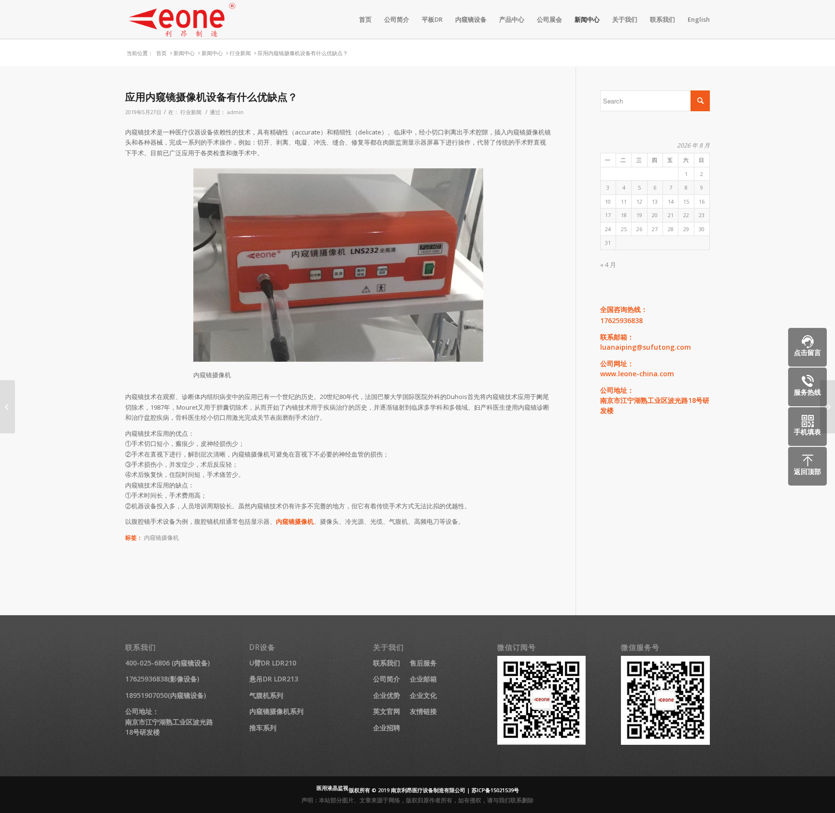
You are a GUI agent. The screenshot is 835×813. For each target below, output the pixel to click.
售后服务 (423, 662)
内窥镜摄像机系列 (276, 711)
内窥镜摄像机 (295, 521)
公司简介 (386, 678)
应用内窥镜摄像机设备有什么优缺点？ (211, 96)
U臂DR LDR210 (272, 662)
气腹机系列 (266, 695)
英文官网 (386, 711)
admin (235, 112)
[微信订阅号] (541, 742)
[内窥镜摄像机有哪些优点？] (7, 406)
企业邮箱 (423, 678)
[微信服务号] (665, 742)
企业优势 (386, 695)
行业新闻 (240, 53)
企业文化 (423, 695)
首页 (161, 53)
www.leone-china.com (637, 373)
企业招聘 (386, 727)
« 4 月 (608, 264)
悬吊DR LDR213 (273, 678)
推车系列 (262, 727)
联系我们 (386, 662)
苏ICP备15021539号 (495, 790)
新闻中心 (184, 53)
